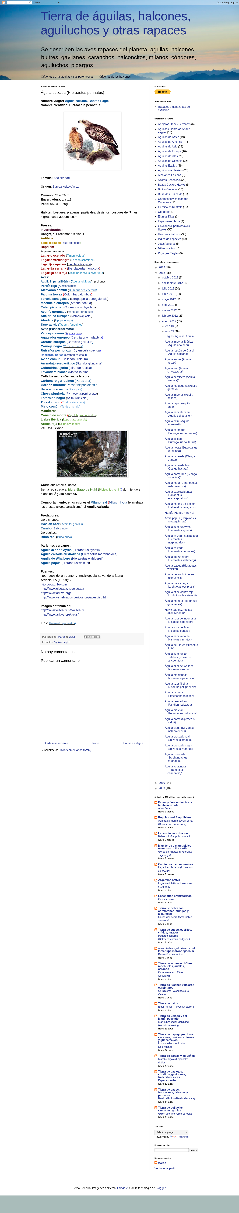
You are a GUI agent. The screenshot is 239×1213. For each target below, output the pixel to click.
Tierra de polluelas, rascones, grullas (170, 1109)
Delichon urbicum (74, 359)
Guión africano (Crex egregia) (175, 1113)
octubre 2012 (170, 277)
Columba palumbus (77, 294)
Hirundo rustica (80, 368)
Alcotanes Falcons (169, 175)
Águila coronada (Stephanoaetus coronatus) (176, 757)
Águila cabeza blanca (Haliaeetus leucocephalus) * (178, 495)
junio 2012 (169, 293)
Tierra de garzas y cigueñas (176, 1055)
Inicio (95, 743)
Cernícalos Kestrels (170, 207)
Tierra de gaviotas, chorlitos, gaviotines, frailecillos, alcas (172, 1074)
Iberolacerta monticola (83, 268)
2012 (162, 272)
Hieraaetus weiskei (75, 563)
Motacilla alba (79, 372)
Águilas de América (170, 141)
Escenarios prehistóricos (175, 895)
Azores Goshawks (169, 179)
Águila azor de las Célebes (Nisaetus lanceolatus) (178, 657)
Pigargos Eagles (168, 253)
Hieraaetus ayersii (86, 550)
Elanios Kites (166, 216)
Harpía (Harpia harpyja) (179, 512)
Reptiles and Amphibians (174, 817)
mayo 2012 (169, 299)
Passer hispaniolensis (82, 385)
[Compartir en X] (92, 637)
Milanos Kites (166, 248)
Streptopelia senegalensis (89, 299)
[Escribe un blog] (88, 637)
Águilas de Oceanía (170, 160)
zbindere (122, 1188)
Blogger (160, 1188)
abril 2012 (168, 304)
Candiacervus (166, 899)
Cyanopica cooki (75, 354)
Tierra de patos (168, 1003)
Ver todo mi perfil (164, 1168)
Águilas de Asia (167, 146)
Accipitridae (62, 178)
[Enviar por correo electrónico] (85, 637)
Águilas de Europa (169, 151)
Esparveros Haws (169, 221)
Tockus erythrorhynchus (80, 307)
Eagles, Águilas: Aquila (179, 336)
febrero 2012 (170, 315)
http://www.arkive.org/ (56, 593)
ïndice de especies (169, 238)
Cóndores (164, 211)
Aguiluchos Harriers (170, 170)
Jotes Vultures (166, 243)
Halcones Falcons (169, 234)
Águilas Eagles (62, 642)
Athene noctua (81, 303)
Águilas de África (168, 137)
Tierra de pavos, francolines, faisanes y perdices (173, 1092)
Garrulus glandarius (89, 363)
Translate (183, 1136)
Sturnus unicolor (77, 398)
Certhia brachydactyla (87, 337)
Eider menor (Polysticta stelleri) (176, 1006)
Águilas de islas (168, 156)
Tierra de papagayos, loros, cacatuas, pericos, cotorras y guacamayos (176, 1037)
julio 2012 (168, 288)
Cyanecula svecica (86, 350)
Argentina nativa (169, 879)
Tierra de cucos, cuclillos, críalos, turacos (175, 931)
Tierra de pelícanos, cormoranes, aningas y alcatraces (173, 911)
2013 (162, 267)
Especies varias (167, 1080)
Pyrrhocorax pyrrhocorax (81, 393)
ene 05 (170, 331)
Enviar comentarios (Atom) (74, 750)
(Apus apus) (73, 333)
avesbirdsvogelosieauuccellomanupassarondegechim (176, 950)
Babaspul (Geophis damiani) (174, 836)
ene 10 (170, 326)
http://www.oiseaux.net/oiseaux (62, 588)
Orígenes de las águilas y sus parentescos (67, 76)
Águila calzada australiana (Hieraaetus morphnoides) (181, 539)
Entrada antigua (133, 743)
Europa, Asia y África (66, 186)
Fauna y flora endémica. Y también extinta (175, 804)
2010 (162, 782)
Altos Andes (165, 808)
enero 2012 (169, 321)
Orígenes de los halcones (115, 76)
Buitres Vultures (168, 189)
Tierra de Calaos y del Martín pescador (172, 1017)
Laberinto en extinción (173, 833)
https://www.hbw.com (54, 584)
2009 (162, 788)
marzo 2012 (169, 310)
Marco (162, 1163)
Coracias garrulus (80, 342)
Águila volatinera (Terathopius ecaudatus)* (175, 770)
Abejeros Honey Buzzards (174, 124)
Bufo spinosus (71, 242)
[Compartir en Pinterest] (98, 637)
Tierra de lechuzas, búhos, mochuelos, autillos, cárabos (175, 966)
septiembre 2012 (173, 282)
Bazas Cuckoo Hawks (171, 184)
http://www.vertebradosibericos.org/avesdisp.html (75, 597)
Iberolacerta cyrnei (79, 264)
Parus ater (83, 380)
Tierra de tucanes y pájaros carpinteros (176, 986)
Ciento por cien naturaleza (175, 864)
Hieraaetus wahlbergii (87, 558)
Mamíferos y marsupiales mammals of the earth (174, 847)
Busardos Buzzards (170, 194)
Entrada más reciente (55, 743)
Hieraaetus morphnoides (99, 554)
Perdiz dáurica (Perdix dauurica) (176, 1098)
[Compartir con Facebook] (95, 637)
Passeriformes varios (170, 954)
